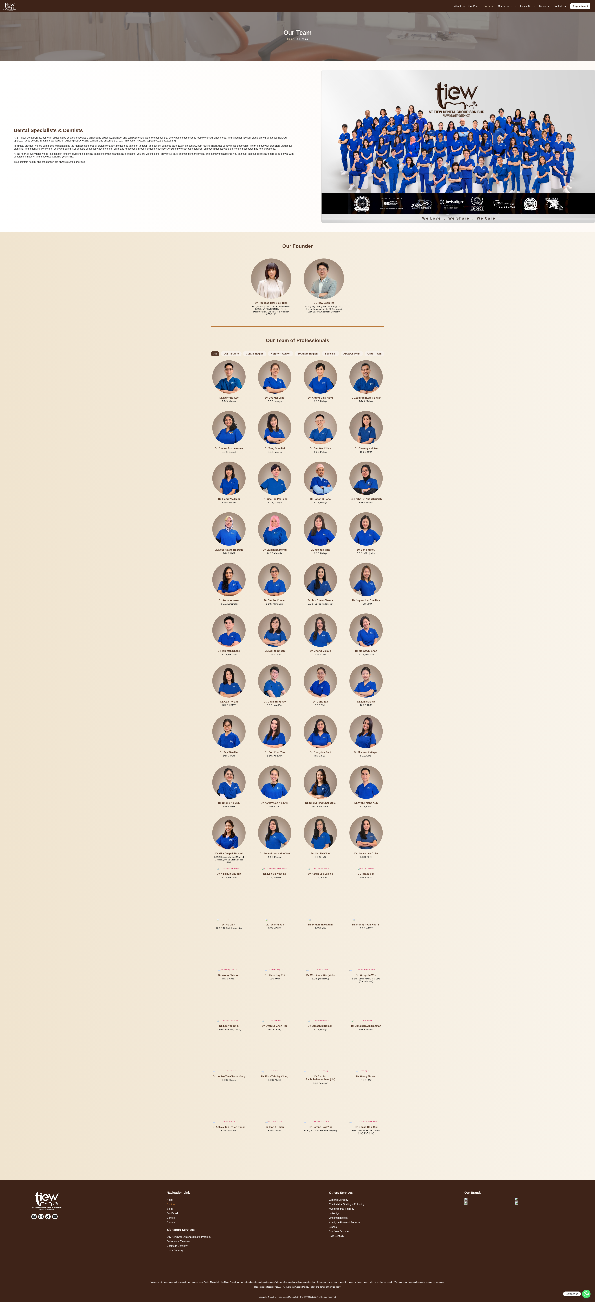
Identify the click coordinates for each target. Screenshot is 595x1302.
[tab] (215, 353)
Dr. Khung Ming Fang (320, 397)
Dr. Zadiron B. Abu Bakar (366, 397)
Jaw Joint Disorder (339, 1231)
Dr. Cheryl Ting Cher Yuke (320, 802)
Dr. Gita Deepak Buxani (228, 853)
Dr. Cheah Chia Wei (366, 1127)
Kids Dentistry (336, 1236)
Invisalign (334, 1213)
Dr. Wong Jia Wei (366, 1076)
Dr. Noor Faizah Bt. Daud (228, 549)
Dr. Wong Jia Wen (366, 975)
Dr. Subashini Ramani (320, 1026)
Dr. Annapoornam (229, 600)
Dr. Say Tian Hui (229, 752)
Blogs (170, 1209)
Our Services (505, 6)
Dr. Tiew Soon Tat (324, 303)
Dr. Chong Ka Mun (229, 802)
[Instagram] (41, 1216)
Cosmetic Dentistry (177, 1246)
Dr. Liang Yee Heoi (229, 499)
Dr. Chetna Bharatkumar (229, 448)
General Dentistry (338, 1200)
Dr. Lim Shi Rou (366, 549)
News (542, 6)
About (170, 1200)
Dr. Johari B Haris (320, 499)
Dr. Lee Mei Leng (274, 397)
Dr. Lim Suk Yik (366, 701)
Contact (171, 1218)
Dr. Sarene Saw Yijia (320, 1127)
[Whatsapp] (586, 1294)
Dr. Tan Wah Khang (229, 651)
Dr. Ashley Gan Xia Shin (275, 802)
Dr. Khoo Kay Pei (275, 975)
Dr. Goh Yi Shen (274, 1127)
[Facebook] (34, 1216)
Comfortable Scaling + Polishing (346, 1204)
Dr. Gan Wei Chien (320, 448)
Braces (333, 1227)
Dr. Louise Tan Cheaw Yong (229, 1076)
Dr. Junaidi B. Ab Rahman (366, 1026)
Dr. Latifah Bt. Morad (275, 549)
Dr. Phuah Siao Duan (320, 924)
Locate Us (525, 6)
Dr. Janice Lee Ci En (366, 853)
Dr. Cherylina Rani (320, 752)
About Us (459, 6)
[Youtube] (55, 1216)
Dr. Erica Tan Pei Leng (275, 499)
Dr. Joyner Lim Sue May (366, 600)
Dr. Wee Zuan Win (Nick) (320, 975)
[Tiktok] (48, 1216)
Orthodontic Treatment (179, 1241)
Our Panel (474, 6)
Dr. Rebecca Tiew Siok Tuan (271, 303)
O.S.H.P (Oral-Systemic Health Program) (189, 1237)
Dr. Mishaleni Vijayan (366, 752)
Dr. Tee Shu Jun (274, 924)
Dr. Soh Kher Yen (275, 752)
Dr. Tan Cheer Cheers (320, 600)
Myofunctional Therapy (341, 1209)
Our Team (488, 6)
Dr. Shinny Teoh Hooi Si (366, 924)
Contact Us (559, 6)
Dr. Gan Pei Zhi (229, 701)
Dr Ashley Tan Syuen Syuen (229, 1127)
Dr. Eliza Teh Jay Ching (274, 1076)
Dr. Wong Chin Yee (229, 975)
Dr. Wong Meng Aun (366, 802)
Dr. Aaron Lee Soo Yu (320, 874)
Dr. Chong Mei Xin (320, 651)
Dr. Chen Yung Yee (275, 701)
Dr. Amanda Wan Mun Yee (275, 853)
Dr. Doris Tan (320, 701)
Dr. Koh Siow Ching (274, 874)
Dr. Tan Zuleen (366, 874)
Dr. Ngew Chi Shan (366, 651)
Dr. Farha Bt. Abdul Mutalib (366, 499)
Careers (171, 1222)
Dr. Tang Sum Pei (275, 448)
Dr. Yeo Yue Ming (320, 549)
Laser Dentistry (175, 1250)
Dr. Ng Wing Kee (229, 397)
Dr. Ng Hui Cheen (274, 651)
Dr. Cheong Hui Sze (366, 448)
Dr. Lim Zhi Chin (320, 853)
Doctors (171, 1204)
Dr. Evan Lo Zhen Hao (275, 1026)
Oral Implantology (338, 1218)
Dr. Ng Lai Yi (229, 924)
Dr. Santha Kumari (274, 600)
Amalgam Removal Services (344, 1222)
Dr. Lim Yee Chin (229, 1026)
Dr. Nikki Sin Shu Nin (229, 874)
